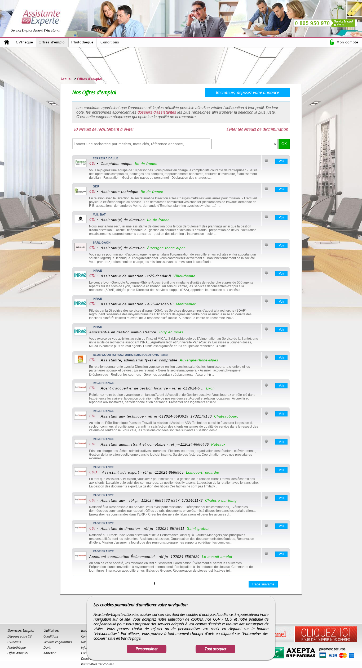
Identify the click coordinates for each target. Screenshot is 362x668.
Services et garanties (57, 642)
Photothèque (82, 42)
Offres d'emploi (52, 42)
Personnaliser (147, 649)
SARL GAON (102, 242)
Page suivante (263, 584)
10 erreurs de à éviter (104, 129)
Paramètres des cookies (97, 664)
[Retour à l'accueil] (6, 42)
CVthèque (24, 42)
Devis (47, 647)
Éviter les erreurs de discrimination (257, 129)
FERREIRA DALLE (105, 158)
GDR (96, 186)
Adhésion (49, 653)
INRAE (97, 270)
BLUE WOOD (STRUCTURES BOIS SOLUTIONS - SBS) (130, 354)
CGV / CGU (222, 619)
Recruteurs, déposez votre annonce (247, 92)
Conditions (109, 42)
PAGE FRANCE (103, 382)
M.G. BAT (99, 214)
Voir (281, 161)
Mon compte (347, 42)
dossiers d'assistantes (157, 112)
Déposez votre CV (19, 636)
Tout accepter (215, 649)
